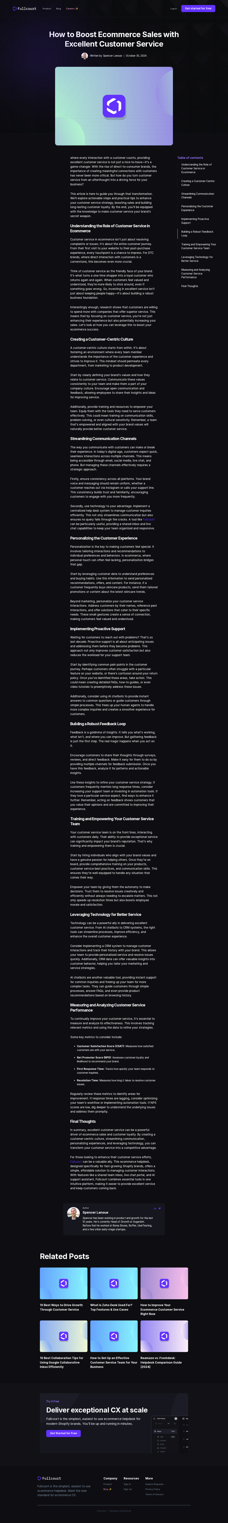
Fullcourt (149, 519)
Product (47, 8)
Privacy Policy (152, 1489)
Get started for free (198, 8)
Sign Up (128, 1489)
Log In (174, 8)
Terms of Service (154, 1494)
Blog (58, 8)
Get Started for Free (63, 1433)
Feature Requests (154, 1484)
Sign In (127, 1484)
